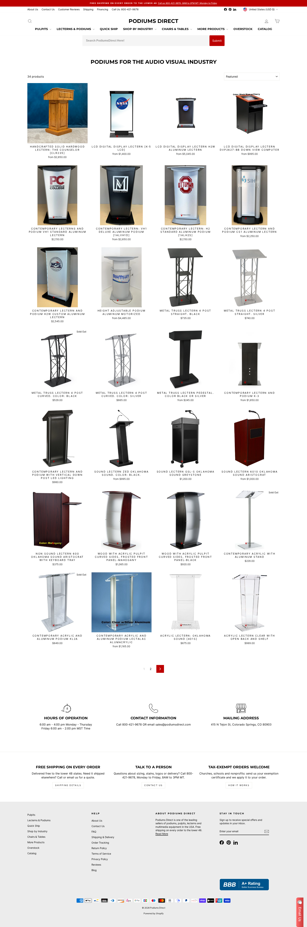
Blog (94, 870)
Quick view (57, 139)
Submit (217, 40)
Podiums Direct (153, 21)
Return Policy (99, 848)
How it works (238, 785)
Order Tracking (100, 842)
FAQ (93, 831)
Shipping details (68, 785)
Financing (102, 9)
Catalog (265, 29)
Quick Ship (109, 29)
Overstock (242, 29)
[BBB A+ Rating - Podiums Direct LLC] (244, 885)
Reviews (96, 864)
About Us (32, 9)
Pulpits (42, 29)
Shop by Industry (138, 29)
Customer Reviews (69, 9)
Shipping (88, 9)
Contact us (153, 785)
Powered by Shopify (154, 913)
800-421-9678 (132, 724)
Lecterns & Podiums (74, 29)
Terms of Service (101, 853)
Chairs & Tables (175, 29)
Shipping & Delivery (102, 837)
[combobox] (145, 40)
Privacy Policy (99, 859)
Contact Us (48, 9)
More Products (211, 29)
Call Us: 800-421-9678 (125, 9)
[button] (299, 912)
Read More (161, 833)
